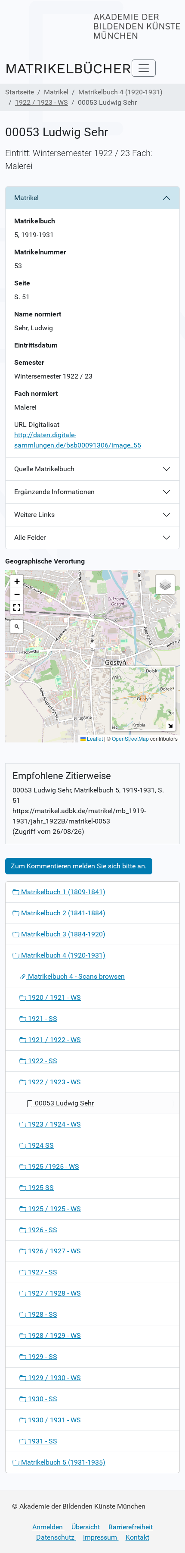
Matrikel (56, 92)
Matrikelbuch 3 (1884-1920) (62, 934)
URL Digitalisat (36, 424)
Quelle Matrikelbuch (44, 469)
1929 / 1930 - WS (53, 1378)
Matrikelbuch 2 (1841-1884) (62, 913)
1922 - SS (41, 1061)
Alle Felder (30, 537)
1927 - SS (41, 1272)
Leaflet (94, 738)
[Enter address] (16, 626)
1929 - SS (41, 1357)
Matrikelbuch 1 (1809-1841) (62, 892)
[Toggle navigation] (144, 68)
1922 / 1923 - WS (41, 102)
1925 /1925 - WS (52, 1166)
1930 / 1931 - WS (53, 1420)
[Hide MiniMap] (170, 725)
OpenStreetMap (130, 738)
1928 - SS (41, 1314)
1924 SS (40, 1145)
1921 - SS (41, 1018)
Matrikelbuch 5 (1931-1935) (62, 1462)
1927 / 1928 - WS (53, 1293)
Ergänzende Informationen (54, 492)
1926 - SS (41, 1230)
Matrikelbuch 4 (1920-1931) (120, 92)
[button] (92, 648)
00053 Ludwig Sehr (63, 1103)
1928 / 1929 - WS (53, 1335)
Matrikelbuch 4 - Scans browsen (75, 976)
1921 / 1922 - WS (53, 1040)
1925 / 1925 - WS (53, 1209)
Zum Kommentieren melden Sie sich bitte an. (79, 866)
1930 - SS (41, 1399)
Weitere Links (34, 514)
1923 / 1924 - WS (53, 1124)
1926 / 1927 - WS (53, 1251)
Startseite (19, 92)
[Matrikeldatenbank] (68, 68)
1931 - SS (41, 1441)
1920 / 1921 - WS (53, 997)
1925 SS (40, 1188)
